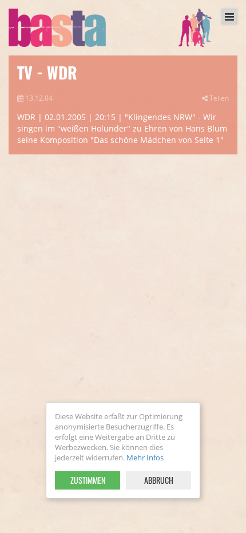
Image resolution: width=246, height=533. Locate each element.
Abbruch (158, 480)
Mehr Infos (145, 457)
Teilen (218, 97)
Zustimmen (87, 480)
